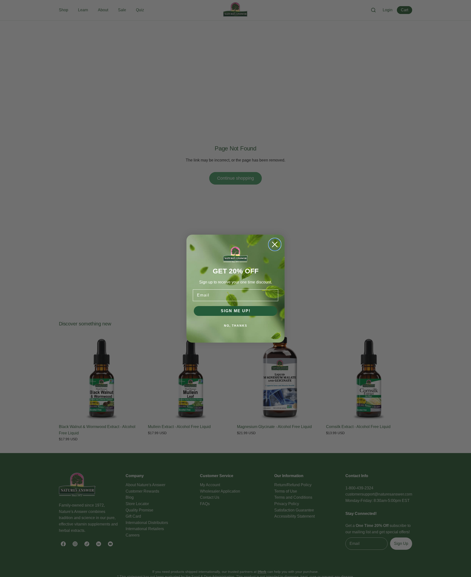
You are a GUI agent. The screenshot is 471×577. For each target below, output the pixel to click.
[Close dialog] (275, 244)
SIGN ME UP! (235, 311)
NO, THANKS (235, 325)
